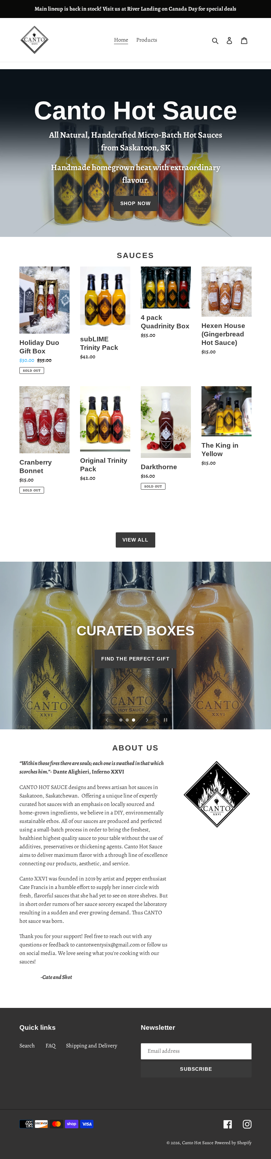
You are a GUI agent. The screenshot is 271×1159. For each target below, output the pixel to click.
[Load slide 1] (121, 720)
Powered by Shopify (233, 1143)
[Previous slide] (107, 720)
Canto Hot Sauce (197, 1143)
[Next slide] (147, 720)
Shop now (135, 203)
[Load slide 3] (134, 720)
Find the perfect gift (135, 659)
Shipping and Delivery (91, 1046)
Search (27, 1046)
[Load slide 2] (128, 720)
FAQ (50, 1046)
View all (135, 540)
